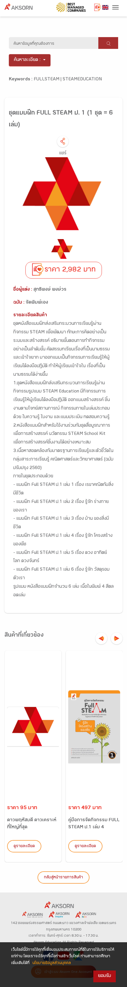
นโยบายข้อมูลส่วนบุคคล (51, 963)
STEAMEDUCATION (82, 80)
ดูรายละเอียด (24, 846)
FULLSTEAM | (48, 80)
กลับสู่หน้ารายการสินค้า (63, 878)
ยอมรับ (104, 976)
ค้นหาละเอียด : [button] (27, 60)
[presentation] (101, 638)
